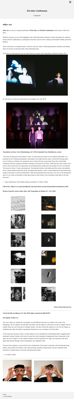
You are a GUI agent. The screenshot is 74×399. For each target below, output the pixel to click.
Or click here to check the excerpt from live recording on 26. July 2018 (24, 99)
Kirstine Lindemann (37, 11)
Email (4, 394)
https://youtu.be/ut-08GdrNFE (40, 313)
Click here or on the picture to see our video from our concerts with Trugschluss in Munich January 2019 (34, 53)
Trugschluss (34, 191)
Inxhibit (9, 396)
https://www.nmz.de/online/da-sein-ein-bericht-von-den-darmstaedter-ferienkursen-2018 (39, 186)
